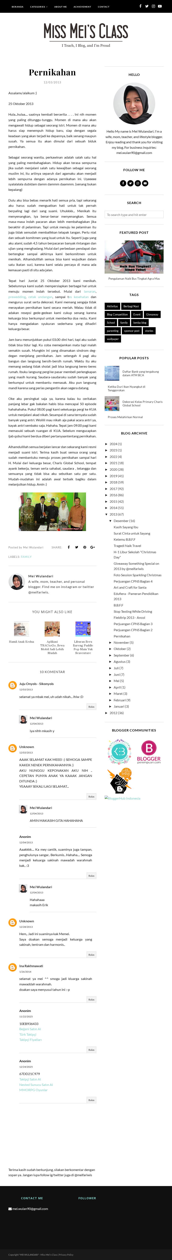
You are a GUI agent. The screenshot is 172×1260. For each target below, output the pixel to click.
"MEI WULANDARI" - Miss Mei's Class (38, 1254)
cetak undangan (40, 297)
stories (149, 330)
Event (137, 314)
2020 (113, 469)
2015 (113, 501)
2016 (113, 495)
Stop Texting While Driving (133, 611)
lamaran (90, 291)
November (121, 642)
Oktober (120, 649)
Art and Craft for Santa (130, 587)
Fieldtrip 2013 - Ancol (129, 617)
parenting (113, 330)
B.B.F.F (118, 605)
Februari (120, 700)
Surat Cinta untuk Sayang (132, 533)
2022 (113, 457)
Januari (119, 706)
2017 (113, 489)
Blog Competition (117, 314)
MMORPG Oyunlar (33, 1090)
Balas (91, 706)
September (121, 655)
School (111, 322)
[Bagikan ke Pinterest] (84, 547)
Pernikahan (122, 636)
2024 (113, 444)
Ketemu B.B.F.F (125, 539)
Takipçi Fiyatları (30, 1040)
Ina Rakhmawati (31, 966)
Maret (118, 693)
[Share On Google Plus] (92, 547)
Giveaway (152, 314)
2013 (113, 514)
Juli (116, 668)
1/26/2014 (25, 971)
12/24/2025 (26, 1066)
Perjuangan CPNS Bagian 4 (133, 581)
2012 (113, 713)
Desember (121, 521)
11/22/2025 (26, 1016)
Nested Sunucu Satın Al (36, 1085)
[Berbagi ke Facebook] (68, 547)
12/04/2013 (36, 723)
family (26, 556)
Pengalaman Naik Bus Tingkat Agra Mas (134, 278)
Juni (117, 674)
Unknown (26, 747)
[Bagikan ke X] (76, 547)
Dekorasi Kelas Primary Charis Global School (142, 403)
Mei (116, 681)
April (117, 687)
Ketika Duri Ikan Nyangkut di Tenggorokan (126, 388)
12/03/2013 (26, 689)
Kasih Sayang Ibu (126, 527)
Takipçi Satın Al (30, 1079)
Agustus (120, 661)
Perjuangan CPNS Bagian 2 (133, 630)
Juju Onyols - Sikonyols (36, 684)
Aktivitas (112, 306)
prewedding (17, 297)
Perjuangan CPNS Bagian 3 (133, 624)
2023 (113, 450)
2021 (113, 463)
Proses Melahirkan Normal (125, 417)
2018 (113, 482)
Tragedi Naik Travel (127, 546)
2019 (113, 476)
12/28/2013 (26, 926)
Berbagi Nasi (131, 306)
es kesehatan (79, 297)
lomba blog (139, 322)
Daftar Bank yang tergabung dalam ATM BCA (140, 373)
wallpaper (113, 339)
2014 (113, 508)
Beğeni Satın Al (30, 1029)
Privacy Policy (66, 1254)
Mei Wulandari (41, 718)
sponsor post (131, 330)
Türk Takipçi (27, 1034)
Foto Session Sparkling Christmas (138, 575)
